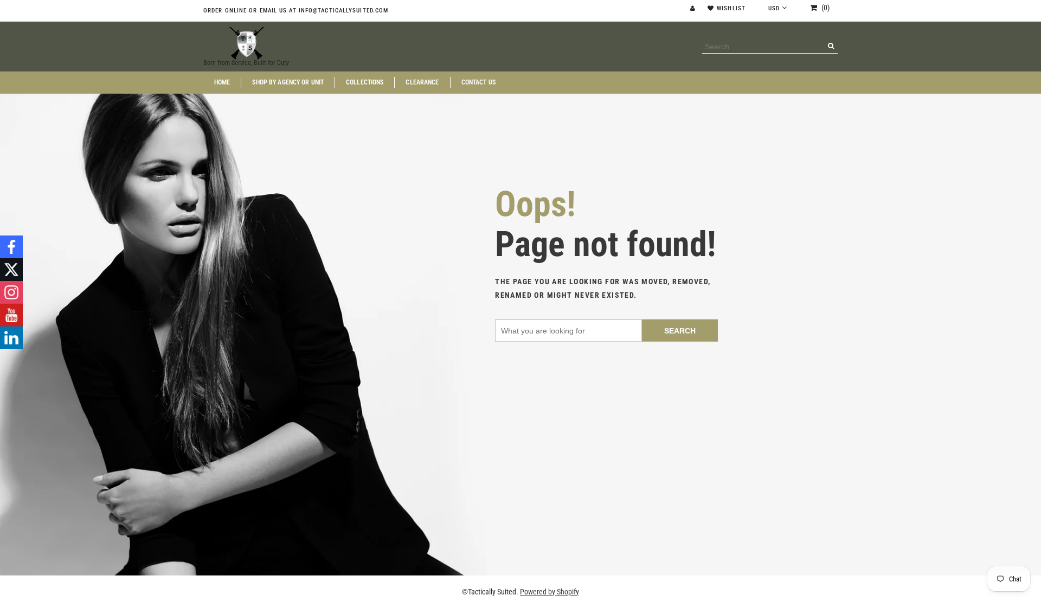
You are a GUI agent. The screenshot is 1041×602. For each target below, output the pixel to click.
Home (222, 82)
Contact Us (478, 82)
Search (680, 330)
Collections (364, 82)
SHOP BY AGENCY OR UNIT (288, 82)
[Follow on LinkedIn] (11, 337)
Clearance (422, 82)
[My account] (694, 8)
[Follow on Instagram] (11, 292)
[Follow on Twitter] (11, 269)
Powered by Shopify (549, 591)
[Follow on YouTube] (11, 315)
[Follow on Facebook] (11, 246)
